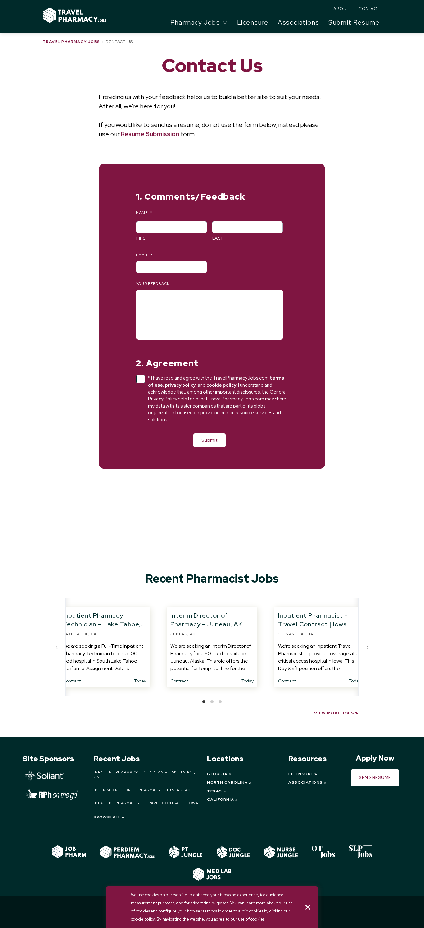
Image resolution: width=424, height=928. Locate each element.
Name (144, 212)
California (220, 799)
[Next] (367, 647)
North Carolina (227, 782)
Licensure (252, 22)
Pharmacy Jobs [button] (195, 22)
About (341, 8)
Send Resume (375, 777)
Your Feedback (152, 284)
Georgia (217, 774)
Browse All (107, 817)
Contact (369, 8)
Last (218, 238)
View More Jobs (334, 713)
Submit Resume (354, 22)
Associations (298, 22)
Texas (214, 791)
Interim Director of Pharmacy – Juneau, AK (142, 789)
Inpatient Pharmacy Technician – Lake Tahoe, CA (102, 624)
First (142, 238)
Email (144, 255)
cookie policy (221, 385)
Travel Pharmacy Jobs (71, 41)
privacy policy (180, 385)
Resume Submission (150, 134)
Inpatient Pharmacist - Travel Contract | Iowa (146, 802)
